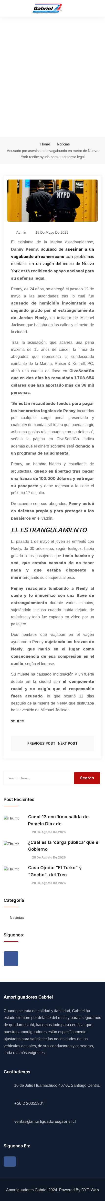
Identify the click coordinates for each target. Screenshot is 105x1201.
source (17, 720)
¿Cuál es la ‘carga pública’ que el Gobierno (64, 846)
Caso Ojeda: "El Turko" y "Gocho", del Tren (55, 871)
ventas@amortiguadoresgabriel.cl (45, 1121)
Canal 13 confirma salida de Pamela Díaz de (58, 820)
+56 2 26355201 (29, 1103)
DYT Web (90, 1189)
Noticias (63, 144)
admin (21, 232)
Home (44, 144)
